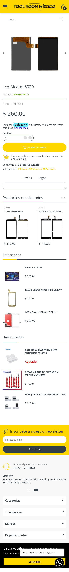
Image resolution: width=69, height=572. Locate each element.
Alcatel (7, 207)
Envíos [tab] (27, 178)
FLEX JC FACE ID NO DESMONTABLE (45, 394)
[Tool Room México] (34, 6)
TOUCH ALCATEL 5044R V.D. (52, 211)
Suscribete (35, 449)
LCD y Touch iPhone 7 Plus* (41, 312)
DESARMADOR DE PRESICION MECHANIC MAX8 (41, 374)
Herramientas (13, 337)
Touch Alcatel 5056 (13, 211)
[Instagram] (28, 490)
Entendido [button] (35, 561)
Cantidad (7, 133)
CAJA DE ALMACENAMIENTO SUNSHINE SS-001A (41, 352)
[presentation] (61, 198)
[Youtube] (36, 490)
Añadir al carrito (36, 147)
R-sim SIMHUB (33, 267)
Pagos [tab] (42, 178)
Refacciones (12, 255)
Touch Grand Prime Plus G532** (43, 289)
